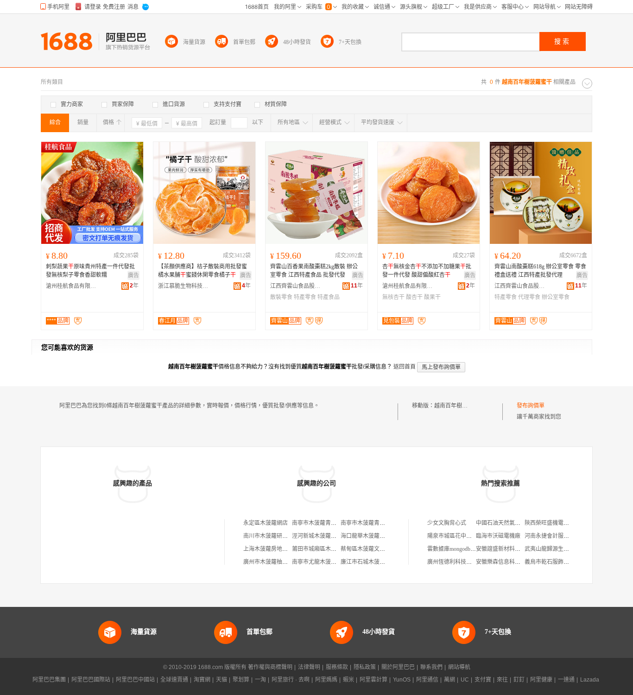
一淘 (260, 679)
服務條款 (337, 667)
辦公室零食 (556, 297)
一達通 (566, 679)
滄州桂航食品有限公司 (71, 286)
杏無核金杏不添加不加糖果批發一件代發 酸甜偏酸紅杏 (426, 270)
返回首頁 (404, 366)
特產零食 (305, 297)
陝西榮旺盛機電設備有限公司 (561, 523)
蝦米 (348, 679)
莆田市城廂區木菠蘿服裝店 (325, 549)
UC (465, 679)
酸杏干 (414, 297)
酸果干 (432, 297)
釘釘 (519, 679)
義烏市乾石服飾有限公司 (555, 562)
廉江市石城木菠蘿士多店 (371, 562)
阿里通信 (427, 679)
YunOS (402, 679)
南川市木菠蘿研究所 (268, 536)
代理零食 (529, 297)
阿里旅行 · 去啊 (291, 679)
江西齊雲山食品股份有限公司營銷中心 (295, 286)
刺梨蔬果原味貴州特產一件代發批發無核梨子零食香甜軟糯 (90, 270)
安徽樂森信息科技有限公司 (509, 562)
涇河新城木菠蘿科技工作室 (325, 536)
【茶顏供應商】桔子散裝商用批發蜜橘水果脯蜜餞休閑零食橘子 (202, 270)
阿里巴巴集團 (49, 679)
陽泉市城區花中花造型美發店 (463, 536)
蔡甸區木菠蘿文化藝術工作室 (377, 549)
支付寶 (483, 679)
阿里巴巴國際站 (90, 679)
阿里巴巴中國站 (135, 679)
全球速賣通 (174, 679)
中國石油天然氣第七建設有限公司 (517, 523)
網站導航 (459, 667)
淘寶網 (202, 679)
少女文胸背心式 (446, 523)
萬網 (449, 679)
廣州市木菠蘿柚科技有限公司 (279, 562)
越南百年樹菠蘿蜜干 (459, 405)
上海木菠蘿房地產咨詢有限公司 (282, 549)
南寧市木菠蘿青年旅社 (320, 523)
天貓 (221, 679)
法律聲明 (309, 667)
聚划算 (241, 679)
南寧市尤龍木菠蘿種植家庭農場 (331, 562)
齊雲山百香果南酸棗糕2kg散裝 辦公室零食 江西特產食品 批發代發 (314, 270)
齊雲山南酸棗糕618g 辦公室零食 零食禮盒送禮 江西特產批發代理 (540, 270)
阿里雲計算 (373, 679)
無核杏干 (393, 297)
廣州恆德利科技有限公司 (457, 562)
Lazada (589, 679)
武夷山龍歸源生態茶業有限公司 (563, 549)
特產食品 (328, 297)
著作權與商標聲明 (270, 667)
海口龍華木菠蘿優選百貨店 (374, 536)
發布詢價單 (530, 405)
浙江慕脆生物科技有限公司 (183, 286)
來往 (502, 679)
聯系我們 (431, 667)
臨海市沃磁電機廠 (498, 536)
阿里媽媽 (326, 679)
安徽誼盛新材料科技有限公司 (512, 549)
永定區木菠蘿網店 (265, 523)
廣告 (133, 275)
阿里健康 (541, 679)
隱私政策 (365, 667)
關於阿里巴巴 (398, 667)
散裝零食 (281, 297)
